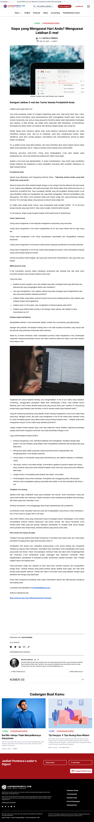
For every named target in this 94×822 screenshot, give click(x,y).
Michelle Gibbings (50, 38)
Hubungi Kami (72, 805)
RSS (38, 817)
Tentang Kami (72, 794)
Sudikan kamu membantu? (9, 802)
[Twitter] (5, 806)
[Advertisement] (47, 614)
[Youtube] (11, 806)
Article (38, 23)
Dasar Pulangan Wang (17, 817)
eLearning (55, 13)
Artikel (27, 13)
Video (45, 13)
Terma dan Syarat (31, 817)
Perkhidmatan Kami (71, 13)
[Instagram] (14, 806)
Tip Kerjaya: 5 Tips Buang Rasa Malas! (68, 735)
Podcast (36, 13)
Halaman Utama (72, 790)
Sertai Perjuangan (73, 801)
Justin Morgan (49, 96)
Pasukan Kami (72, 798)
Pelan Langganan (64, 6)
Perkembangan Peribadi (51, 23)
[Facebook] (2, 806)
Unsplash (61, 96)
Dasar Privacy (6, 817)
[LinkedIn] (8, 806)
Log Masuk (79, 6)
